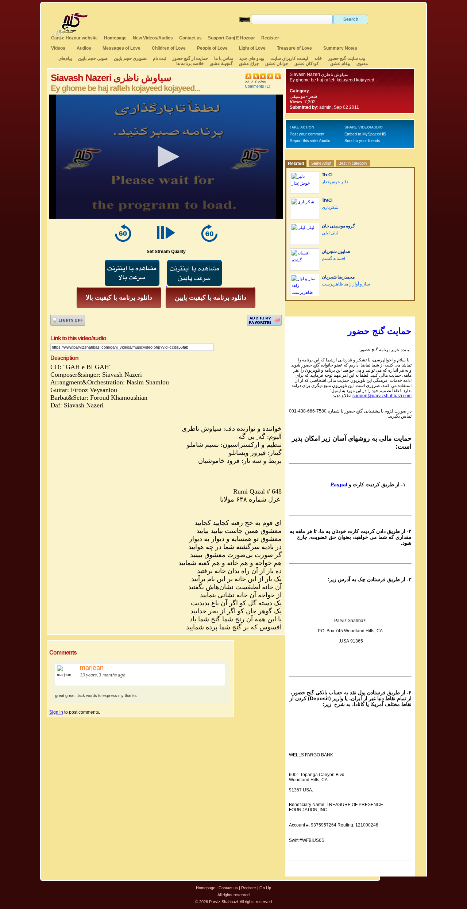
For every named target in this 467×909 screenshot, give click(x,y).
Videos (58, 48)
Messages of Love (121, 48)
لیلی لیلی (330, 232)
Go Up (265, 888)
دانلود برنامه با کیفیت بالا (119, 297)
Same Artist (321, 163)
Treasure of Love (294, 48)
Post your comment (307, 134)
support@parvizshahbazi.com (382, 395)
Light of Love (252, 48)
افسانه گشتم (333, 258)
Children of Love (169, 48)
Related (296, 163)
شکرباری (330, 207)
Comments (254, 86)
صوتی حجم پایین (92, 58)
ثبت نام (159, 58)
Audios (84, 48)
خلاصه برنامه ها (190, 63)
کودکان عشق (306, 63)
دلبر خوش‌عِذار (335, 181)
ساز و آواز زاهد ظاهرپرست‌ (346, 284)
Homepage (115, 38)
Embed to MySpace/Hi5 (365, 134)
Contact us (190, 38)
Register (270, 38)
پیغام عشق (340, 63)
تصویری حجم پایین (130, 58)
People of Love (212, 48)
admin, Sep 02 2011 (339, 107)
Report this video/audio (310, 140)
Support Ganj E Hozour (231, 38)
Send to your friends (362, 140)
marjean (92, 667)
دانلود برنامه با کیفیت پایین (210, 297)
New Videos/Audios (153, 38)
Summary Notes (340, 48)
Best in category (353, 163)
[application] (166, 157)
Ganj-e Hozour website (74, 38)
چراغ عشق (249, 63)
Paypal (339, 484)
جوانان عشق (276, 63)
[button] (166, 157)
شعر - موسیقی (303, 96)
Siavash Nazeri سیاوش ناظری (319, 74)
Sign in (56, 712)
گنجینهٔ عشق (221, 63)
